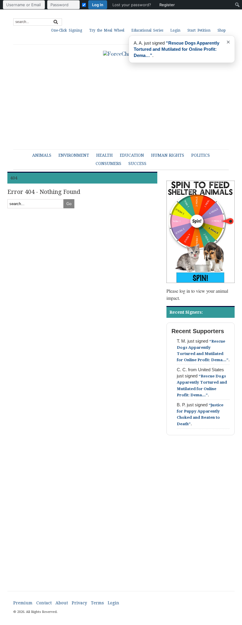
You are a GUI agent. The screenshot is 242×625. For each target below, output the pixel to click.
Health (104, 155)
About (61, 603)
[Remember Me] (84, 5)
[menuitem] (90, 4)
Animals (41, 155)
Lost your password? (131, 4)
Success (137, 163)
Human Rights (167, 155)
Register (167, 4)
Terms (97, 603)
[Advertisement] (121, 518)
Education (132, 155)
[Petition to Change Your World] (121, 54)
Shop (222, 30)
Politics (200, 155)
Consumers (108, 163)
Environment (73, 155)
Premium (22, 603)
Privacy (79, 603)
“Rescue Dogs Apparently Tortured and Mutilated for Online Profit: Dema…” (176, 49)
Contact (44, 603)
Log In (97, 4)
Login (175, 30)
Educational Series (147, 30)
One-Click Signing (66, 30)
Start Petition (198, 30)
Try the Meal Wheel (106, 30)
